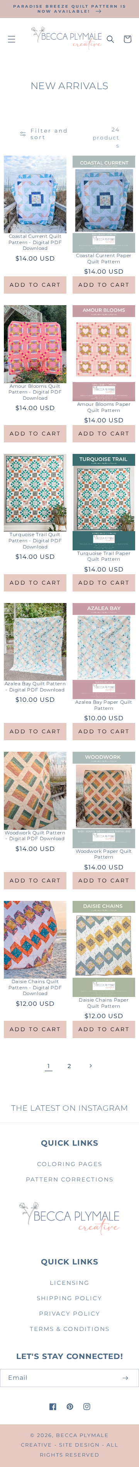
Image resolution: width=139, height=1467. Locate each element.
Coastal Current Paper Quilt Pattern (104, 258)
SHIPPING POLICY (69, 1298)
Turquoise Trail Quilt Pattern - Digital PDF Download (35, 540)
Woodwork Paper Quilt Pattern (104, 854)
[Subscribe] (125, 1378)
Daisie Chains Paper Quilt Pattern (104, 1003)
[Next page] (90, 1065)
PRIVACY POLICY (69, 1313)
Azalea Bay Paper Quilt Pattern (103, 705)
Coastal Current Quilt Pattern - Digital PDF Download (35, 242)
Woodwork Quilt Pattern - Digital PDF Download (35, 836)
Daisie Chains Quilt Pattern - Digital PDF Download (35, 987)
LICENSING (70, 1282)
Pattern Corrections (70, 1179)
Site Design (79, 1445)
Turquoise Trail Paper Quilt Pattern (104, 556)
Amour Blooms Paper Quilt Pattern (104, 407)
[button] (11, 39)
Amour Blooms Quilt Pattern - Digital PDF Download (35, 392)
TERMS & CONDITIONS (70, 1328)
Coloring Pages (69, 1164)
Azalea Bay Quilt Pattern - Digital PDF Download (35, 687)
